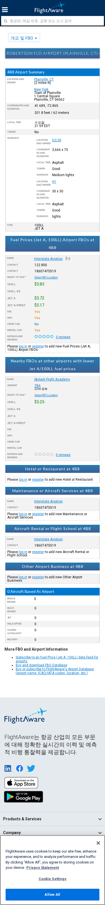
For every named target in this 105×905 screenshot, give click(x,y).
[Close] (98, 843)
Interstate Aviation (48, 259)
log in (23, 346)
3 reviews (63, 337)
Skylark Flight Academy (52, 379)
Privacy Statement (42, 867)
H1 (54, 182)
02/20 (56, 140)
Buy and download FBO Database (41, 665)
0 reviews (63, 455)
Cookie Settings (53, 879)
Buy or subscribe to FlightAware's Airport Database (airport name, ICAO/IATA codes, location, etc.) (55, 671)
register (38, 346)
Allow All (52, 894)
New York (41, 89)
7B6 (37, 386)
